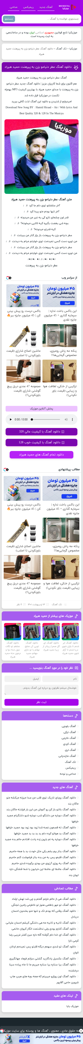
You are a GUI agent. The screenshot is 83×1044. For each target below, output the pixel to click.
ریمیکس (28, 7)
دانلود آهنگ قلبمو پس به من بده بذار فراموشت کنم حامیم (42, 857)
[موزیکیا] (66, 7)
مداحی (13, 7)
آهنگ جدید (46, 7)
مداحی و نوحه (68, 774)
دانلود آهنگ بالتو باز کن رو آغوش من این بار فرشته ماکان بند (41, 809)
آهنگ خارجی (69, 738)
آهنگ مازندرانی (67, 756)
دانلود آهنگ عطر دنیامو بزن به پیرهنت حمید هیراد (38, 67)
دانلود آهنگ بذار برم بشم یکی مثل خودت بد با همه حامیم (42, 851)
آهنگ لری (70, 750)
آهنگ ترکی (70, 732)
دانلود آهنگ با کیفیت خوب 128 (39, 442)
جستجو (9, 19)
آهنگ (29, 84)
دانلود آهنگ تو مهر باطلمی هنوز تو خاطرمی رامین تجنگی (43, 905)
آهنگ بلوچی (69, 726)
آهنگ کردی (69, 744)
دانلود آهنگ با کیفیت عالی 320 (39, 432)
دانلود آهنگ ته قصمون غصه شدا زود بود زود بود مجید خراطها (41, 827)
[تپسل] (2, 1031)
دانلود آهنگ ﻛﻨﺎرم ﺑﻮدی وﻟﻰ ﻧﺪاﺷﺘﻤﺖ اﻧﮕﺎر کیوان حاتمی (44, 929)
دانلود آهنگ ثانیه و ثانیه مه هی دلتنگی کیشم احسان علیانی (41, 923)
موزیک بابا (72, 1006)
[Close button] (81, 1031)
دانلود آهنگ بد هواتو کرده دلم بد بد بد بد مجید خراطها (45, 833)
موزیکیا (73, 49)
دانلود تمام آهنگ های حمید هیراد (41, 455)
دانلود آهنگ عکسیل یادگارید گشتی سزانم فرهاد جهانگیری (42, 959)
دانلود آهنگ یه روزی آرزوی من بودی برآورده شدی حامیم (44, 863)
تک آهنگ (61, 49)
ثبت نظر (41, 702)
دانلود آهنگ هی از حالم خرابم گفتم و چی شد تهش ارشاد (44, 899)
